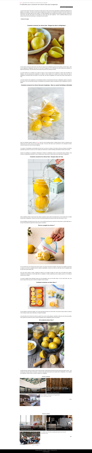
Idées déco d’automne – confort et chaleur (31, 389)
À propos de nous (54, 450)
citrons (38, 142)
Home (21, 2)
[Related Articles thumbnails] (30, 402)
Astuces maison (49, 392)
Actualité (42, 433)
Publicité (48, 450)
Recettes (48, 429)
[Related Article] (59, 385)
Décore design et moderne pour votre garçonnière (50, 394)
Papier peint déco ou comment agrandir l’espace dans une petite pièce (57, 388)
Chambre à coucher (23, 429)
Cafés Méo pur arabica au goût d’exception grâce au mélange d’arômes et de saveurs (57, 426)
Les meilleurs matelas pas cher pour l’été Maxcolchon (32, 426)
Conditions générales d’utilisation (41, 450)
